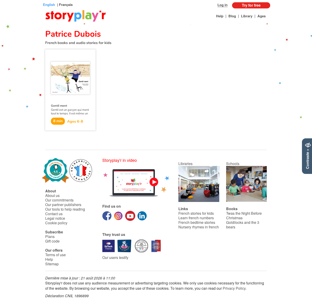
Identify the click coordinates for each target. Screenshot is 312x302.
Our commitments (59, 200)
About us (52, 195)
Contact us (54, 213)
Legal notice (55, 218)
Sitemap (52, 263)
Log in (222, 4)
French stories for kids (196, 213)
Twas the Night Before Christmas (244, 215)
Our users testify (115, 257)
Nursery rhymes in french (198, 227)
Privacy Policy (234, 288)
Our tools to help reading (65, 209)
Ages (261, 15)
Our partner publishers (63, 204)
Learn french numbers (196, 217)
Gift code (52, 241)
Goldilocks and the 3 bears (242, 225)
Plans (50, 236)
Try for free (251, 5)
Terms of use (55, 254)
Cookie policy (56, 222)
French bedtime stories (196, 222)
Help (219, 15)
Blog (232, 15)
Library (246, 15)
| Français (64, 4)
